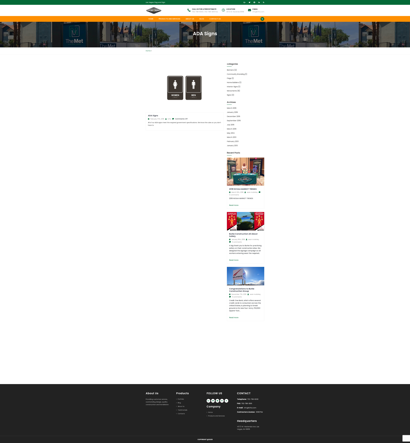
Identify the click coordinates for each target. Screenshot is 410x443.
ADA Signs (153, 115)
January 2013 (232, 145)
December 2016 (233, 116)
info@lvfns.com (258, 12)
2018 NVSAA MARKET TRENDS (243, 189)
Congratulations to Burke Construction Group (241, 289)
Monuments (232, 91)
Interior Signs (232, 86)
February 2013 (233, 141)
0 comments (234, 195)
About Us (190, 19)
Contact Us (215, 19)
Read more (233, 205)
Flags (229, 78)
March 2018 (231, 108)
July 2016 (230, 125)
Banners (230, 70)
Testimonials (182, 410)
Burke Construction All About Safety (243, 235)
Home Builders (233, 82)
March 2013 (231, 137)
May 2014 (231, 133)
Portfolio (181, 399)
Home (150, 19)
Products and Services (169, 19)
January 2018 (232, 112)
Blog (201, 19)
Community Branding (236, 74)
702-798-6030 (252, 399)
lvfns (169, 119)
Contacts (181, 414)
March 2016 (231, 129)
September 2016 (234, 120)
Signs (229, 95)
